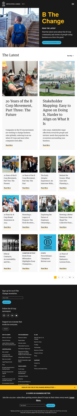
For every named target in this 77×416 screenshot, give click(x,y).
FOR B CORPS (22, 366)
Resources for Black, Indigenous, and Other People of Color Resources (25, 353)
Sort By (69, 56)
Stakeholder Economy (23, 346)
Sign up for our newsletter (51, 42)
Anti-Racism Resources (24, 348)
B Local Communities (23, 384)
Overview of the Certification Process (7, 355)
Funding (36, 344)
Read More (9, 145)
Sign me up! (6, 302)
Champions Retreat (23, 376)
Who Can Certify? (6, 359)
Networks (20, 379)
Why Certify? (5, 352)
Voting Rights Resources (24, 357)
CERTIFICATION (6, 349)
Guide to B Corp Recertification (22, 372)
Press (35, 355)
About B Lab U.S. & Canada (39, 338)
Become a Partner (38, 350)
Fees (3, 364)
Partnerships (37, 347)
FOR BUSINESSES (23, 335)
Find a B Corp (5, 340)
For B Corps (21, 369)
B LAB (36, 335)
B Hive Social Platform (23, 381)
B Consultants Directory (8, 383)
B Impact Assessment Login (7, 372)
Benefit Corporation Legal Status (24, 360)
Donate (6, 329)
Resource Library (22, 337)
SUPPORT (37, 360)
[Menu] (73, 4)
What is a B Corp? (6, 337)
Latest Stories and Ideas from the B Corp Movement (9, 343)
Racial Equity (21, 340)
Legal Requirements (7, 362)
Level (3, 376)
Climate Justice (22, 343)
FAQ (35, 366)
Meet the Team (38, 342)
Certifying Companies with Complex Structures (8, 379)
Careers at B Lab (38, 353)
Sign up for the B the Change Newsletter (38, 387)
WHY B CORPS (6, 335)
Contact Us (37, 363)
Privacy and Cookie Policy (40, 368)
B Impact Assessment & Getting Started (8, 368)
